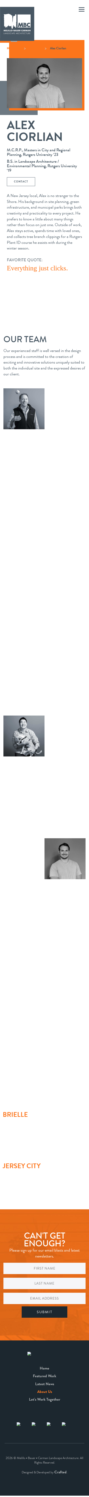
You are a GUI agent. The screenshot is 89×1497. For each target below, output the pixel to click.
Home (44, 1368)
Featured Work (44, 1376)
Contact (21, 182)
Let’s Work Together (44, 1399)
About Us (35, 48)
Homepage (14, 48)
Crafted (60, 1472)
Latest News (44, 1384)
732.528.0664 (10, 1128)
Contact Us (22, 1140)
